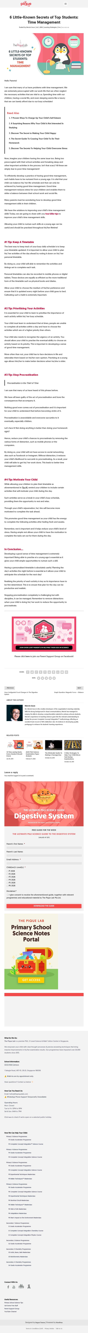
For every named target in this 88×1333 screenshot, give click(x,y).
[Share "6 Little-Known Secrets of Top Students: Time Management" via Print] (66, 672)
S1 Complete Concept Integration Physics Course (24, 1235)
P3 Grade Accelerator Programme (19, 1140)
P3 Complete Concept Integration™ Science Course (25, 1144)
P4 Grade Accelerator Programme (19, 1153)
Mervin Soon (30, 27)
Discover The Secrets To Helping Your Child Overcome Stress (39, 149)
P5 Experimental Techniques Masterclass (21, 1174)
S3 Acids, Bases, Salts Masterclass (19, 1252)
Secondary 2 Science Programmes (17, 1240)
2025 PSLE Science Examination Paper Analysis (32, 754)
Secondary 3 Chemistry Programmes (18, 1249)
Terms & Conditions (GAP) (34, 1329)
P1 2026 (12, 871)
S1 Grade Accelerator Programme (19, 1226)
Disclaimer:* (12, 891)
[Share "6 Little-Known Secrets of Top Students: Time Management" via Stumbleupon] (58, 672)
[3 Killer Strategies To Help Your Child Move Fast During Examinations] (73, 745)
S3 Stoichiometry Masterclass (18, 1257)
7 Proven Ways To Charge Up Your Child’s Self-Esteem (36, 118)
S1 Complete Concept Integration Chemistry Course (25, 1231)
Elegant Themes (40, 1322)
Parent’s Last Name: (15, 852)
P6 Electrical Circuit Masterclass (18, 1200)
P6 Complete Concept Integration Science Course (25, 1192)
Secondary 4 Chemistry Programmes (18, 1262)
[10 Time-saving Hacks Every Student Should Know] (15, 744)
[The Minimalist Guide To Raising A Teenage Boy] (53, 745)
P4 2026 (12, 880)
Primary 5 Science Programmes (16, 1162)
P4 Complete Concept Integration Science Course (25, 1157)
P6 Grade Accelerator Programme (19, 1187)
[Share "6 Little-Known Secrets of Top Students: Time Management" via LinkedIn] (49, 672)
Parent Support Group (11, 1309)
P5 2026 (12, 883)
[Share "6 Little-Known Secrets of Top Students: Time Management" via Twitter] (32, 672)
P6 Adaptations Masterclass (17, 1213)
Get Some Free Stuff (11, 1306)
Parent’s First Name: (16, 844)
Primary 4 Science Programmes (16, 1149)
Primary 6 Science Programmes (16, 1184)
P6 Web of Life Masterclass (17, 1209)
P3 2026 (12, 877)
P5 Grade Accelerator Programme (19, 1166)
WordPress (59, 1322)
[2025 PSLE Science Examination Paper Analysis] (34, 744)
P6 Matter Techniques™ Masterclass (20, 1205)
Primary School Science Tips (13, 1303)
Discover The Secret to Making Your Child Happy (33, 133)
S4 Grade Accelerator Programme (19, 1265)
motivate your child (29, 491)
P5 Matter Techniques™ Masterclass (20, 1179)
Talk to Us (59, 1329)
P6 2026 (12, 886)
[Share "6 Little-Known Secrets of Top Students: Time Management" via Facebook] (28, 672)
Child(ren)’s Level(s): (16, 868)
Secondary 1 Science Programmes (17, 1223)
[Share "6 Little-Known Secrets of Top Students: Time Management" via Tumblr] (41, 672)
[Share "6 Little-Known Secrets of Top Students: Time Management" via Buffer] (53, 672)
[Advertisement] (44, 1011)
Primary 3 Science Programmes (16, 1136)
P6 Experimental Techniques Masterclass (21, 1196)
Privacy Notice (49, 1329)
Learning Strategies (50, 27)
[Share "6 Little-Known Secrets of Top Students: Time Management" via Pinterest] (45, 672)
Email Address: (14, 860)
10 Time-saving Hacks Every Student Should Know (14, 754)
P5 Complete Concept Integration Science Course (25, 1170)
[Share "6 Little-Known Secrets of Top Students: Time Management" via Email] (62, 672)
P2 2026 (12, 874)
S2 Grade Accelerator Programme (19, 1244)
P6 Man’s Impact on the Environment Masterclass (24, 1218)
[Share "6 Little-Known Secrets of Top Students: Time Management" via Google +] (36, 672)
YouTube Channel (10, 1312)
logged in (16, 776)
